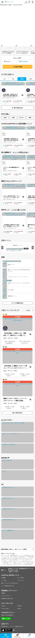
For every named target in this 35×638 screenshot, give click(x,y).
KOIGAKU (20, 605)
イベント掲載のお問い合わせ (7, 585)
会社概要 (3, 577)
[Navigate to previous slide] (2, 247)
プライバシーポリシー (6, 595)
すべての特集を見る (17, 303)
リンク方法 (3, 580)
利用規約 (3, 593)
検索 (32, 2)
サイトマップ (20, 580)
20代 (5, 117)
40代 (30, 117)
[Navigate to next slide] (33, 247)
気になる (26, 2)
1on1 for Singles (5, 608)
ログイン (29, 2)
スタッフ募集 (20, 577)
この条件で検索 (17, 67)
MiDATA (19, 608)
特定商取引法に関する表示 (7, 598)
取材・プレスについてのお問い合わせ (9, 583)
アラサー (21, 117)
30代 (13, 117)
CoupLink (3, 605)
